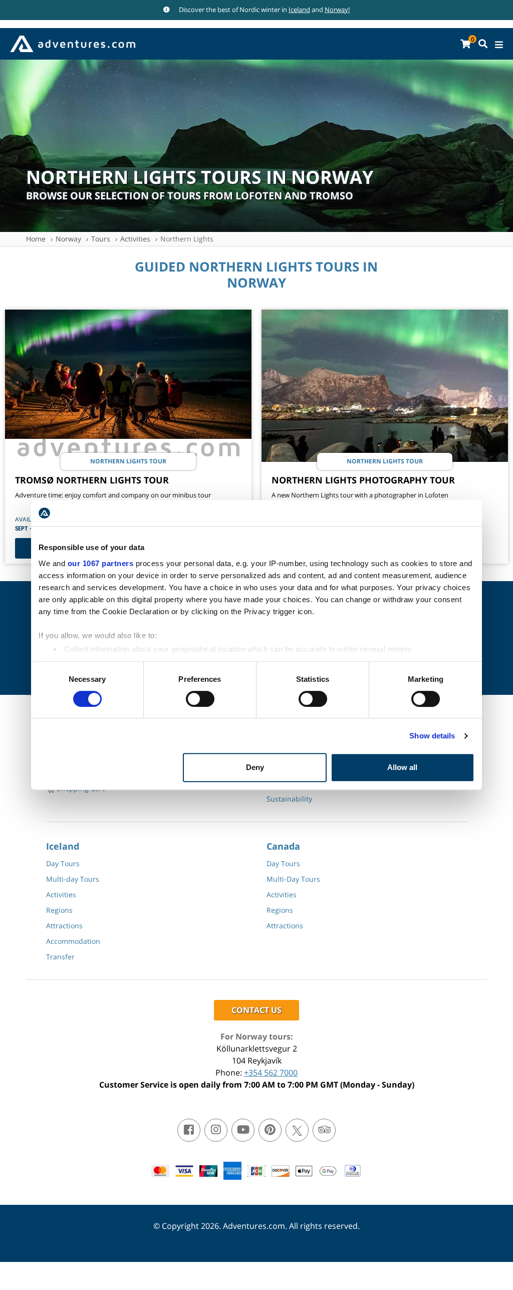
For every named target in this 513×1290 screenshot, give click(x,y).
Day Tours (63, 863)
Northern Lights (186, 238)
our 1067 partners (101, 563)
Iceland (299, 9)
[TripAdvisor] (324, 1130)
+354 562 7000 (271, 1072)
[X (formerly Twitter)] (297, 1130)
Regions (59, 910)
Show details (432, 735)
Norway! (337, 9)
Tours (100, 238)
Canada (283, 846)
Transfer (60, 956)
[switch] (200, 699)
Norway (68, 238)
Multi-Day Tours (293, 879)
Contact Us (256, 1009)
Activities (135, 238)
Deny (255, 767)
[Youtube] (242, 1130)
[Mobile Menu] (499, 45)
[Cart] (465, 44)
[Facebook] (188, 1130)
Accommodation (73, 941)
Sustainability (289, 799)
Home (36, 238)
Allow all (402, 767)
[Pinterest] (270, 1130)
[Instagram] (215, 1130)
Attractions (64, 925)
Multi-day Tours (72, 879)
